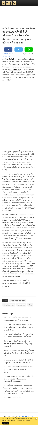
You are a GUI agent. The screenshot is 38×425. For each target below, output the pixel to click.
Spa (27, 75)
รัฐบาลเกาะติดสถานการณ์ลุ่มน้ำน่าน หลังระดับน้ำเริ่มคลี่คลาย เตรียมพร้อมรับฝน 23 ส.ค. (19, 353)
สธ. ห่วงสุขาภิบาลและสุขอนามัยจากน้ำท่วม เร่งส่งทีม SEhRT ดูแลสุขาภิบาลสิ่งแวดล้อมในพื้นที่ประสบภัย (19, 378)
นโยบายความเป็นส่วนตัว (9, 420)
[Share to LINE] (29, 49)
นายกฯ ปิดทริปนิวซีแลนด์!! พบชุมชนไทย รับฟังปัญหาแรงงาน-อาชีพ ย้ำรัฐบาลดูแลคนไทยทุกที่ (18, 343)
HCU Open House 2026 (14, 398)
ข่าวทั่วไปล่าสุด (7, 314)
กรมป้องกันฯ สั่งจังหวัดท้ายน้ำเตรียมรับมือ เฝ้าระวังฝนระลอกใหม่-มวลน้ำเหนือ (18, 335)
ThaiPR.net (6, 56)
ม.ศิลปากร (21, 305)
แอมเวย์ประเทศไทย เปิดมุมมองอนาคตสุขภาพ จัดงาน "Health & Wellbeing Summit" (18, 369)
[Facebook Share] (8, 49)
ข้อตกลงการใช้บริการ (24, 420)
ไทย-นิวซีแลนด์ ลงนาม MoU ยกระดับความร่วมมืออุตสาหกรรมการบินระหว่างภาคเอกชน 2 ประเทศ (18, 327)
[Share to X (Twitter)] (18, 49)
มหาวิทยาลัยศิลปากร (9, 59)
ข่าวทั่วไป (5, 54)
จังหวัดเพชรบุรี (26, 59)
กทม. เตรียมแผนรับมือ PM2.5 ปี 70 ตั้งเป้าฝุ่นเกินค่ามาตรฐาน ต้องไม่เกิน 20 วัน (18, 361)
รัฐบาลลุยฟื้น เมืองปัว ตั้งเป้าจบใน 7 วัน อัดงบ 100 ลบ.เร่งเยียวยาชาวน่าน (18, 319)
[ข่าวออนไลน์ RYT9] (8, 3)
